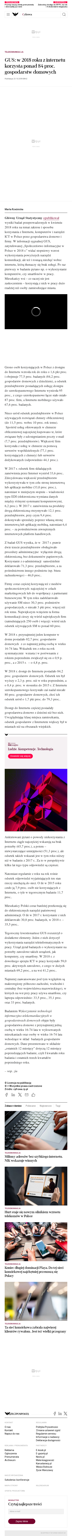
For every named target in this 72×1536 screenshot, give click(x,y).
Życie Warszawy (44, 1470)
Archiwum (10, 1460)
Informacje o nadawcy (47, 1437)
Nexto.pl (40, 1457)
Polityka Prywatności (47, 1427)
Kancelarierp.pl (44, 1463)
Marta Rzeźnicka (14, 209)
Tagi (57, 1105)
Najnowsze (46, 1105)
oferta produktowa (15, 1491)
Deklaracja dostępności (48, 1440)
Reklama (9, 1450)
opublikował (51, 218)
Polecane (31, 1105)
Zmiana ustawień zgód (48, 1430)
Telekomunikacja (14, 52)
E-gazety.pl (42, 1453)
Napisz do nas (12, 1433)
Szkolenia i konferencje (17, 1479)
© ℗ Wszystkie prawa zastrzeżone (23, 1086)
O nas (8, 1427)
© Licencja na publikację (18, 1083)
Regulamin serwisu (46, 1433)
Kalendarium (42, 1485)
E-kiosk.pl (41, 1450)
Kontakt (9, 1430)
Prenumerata (12, 1457)
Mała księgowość (45, 1460)
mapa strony (11, 1485)
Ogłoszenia (11, 1453)
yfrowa (27, 14)
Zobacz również (13, 1105)
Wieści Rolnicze (44, 1467)
